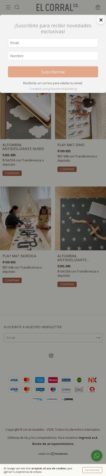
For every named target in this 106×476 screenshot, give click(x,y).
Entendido (92, 470)
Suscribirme (53, 72)
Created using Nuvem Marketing (53, 88)
